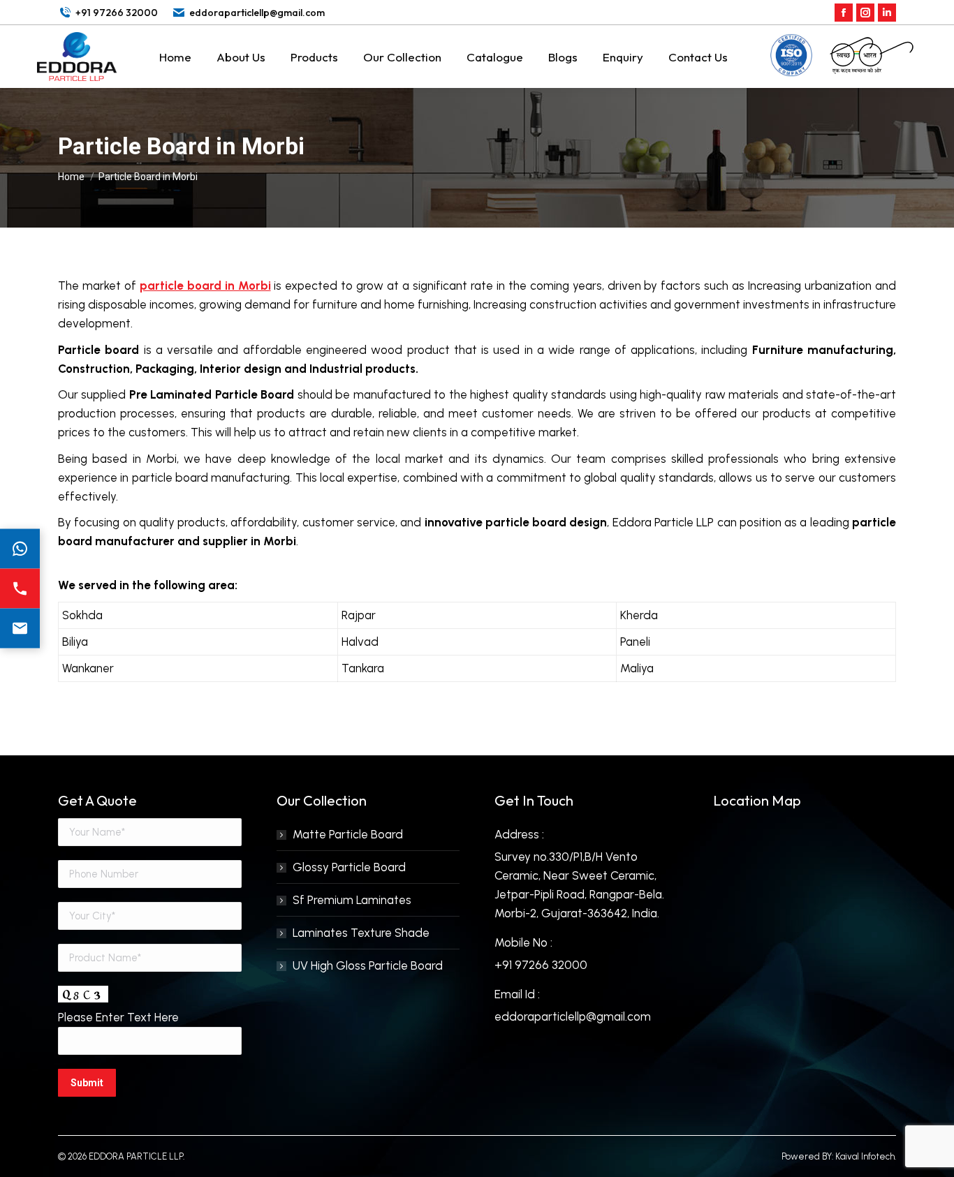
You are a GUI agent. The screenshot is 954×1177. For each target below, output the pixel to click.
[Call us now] (20, 589)
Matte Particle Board (348, 834)
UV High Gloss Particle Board (368, 965)
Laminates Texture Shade (361, 933)
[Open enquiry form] (20, 629)
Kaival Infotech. (865, 1156)
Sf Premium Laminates (352, 900)
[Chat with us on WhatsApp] (20, 549)
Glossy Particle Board (349, 867)
